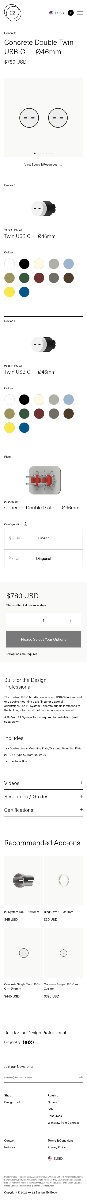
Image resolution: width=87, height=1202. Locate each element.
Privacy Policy (57, 1147)
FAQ (50, 1109)
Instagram (10, 1147)
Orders (52, 1102)
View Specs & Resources (40, 164)
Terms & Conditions (60, 1140)
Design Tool (12, 1102)
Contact (9, 1140)
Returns (53, 1095)
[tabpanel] (43, 117)
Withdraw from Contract (63, 1123)
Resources (55, 1116)
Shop (7, 1095)
